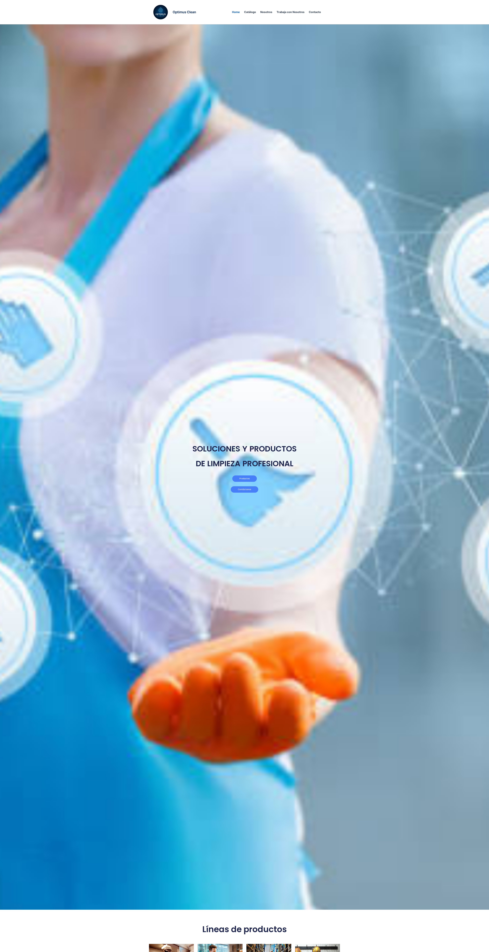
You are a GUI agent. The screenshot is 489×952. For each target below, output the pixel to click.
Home (236, 12)
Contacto (315, 12)
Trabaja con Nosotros (290, 12)
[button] (244, 489)
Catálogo (250, 12)
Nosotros (266, 12)
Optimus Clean (184, 12)
